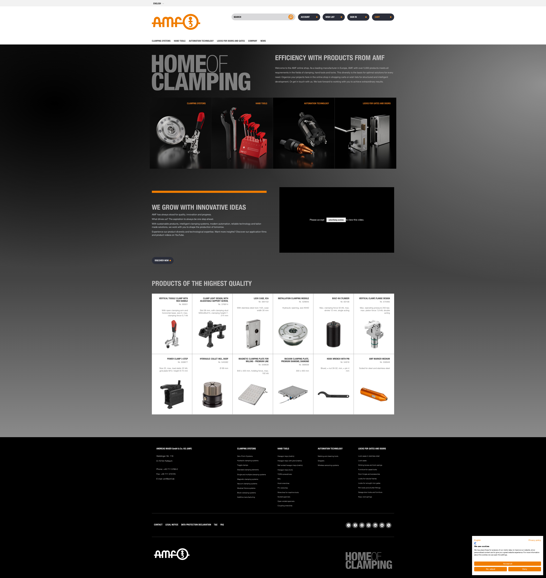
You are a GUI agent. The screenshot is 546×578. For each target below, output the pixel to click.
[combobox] (252, 17)
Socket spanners (284, 497)
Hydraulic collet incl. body (214, 359)
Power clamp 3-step (177, 359)
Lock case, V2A (261, 298)
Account (305, 17)
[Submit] (290, 16)
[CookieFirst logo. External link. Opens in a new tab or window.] (475, 543)
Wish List (330, 17)
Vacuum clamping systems (247, 484)
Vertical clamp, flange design (374, 298)
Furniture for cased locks (367, 470)
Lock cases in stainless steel (368, 456)
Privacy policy (535, 540)
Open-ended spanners (286, 501)
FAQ (222, 524)
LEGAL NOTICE (171, 524)
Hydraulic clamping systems (247, 461)
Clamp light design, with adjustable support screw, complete (214, 299)
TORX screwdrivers (285, 474)
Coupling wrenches (285, 506)
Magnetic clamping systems (248, 479)
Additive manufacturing (246, 497)
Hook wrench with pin (338, 359)
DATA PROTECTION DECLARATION (196, 524)
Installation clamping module (293, 298)
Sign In (353, 17)
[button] (159, 3)
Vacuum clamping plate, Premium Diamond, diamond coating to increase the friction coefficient (295, 360)
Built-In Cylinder (340, 298)
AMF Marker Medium (379, 359)
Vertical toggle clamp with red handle (173, 299)
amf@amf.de (168, 479)
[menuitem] (162, 40)
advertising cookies (336, 220)
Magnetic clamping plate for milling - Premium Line (254, 360)
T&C (216, 524)
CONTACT (158, 524)
